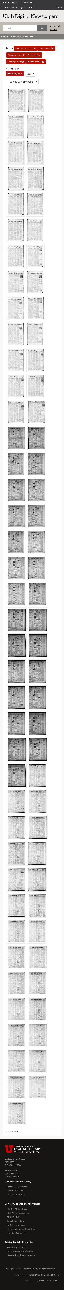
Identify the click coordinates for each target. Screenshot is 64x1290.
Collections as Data (15, 1221)
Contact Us (27, 2)
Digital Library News (16, 1225)
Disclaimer (40, 1280)
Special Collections (15, 1190)
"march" (35, 62)
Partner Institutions (15, 1247)
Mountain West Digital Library (20, 1251)
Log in (60, 7)
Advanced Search (55, 28)
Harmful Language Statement (19, 7)
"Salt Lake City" (24, 48)
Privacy (18, 1274)
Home (6, 2)
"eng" (15, 62)
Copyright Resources (16, 1194)
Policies (53, 1280)
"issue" (45, 48)
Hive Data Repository (16, 1233)
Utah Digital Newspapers (18, 1213)
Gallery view (16, 73)
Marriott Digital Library (17, 1209)
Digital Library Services (17, 1186)
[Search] (42, 28)
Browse (15, 2)
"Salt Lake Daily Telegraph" (23, 55)
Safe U (27, 1280)
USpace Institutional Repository (21, 1229)
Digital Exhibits (13, 1217)
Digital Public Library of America (21, 1255)
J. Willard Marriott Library (16, 1158)
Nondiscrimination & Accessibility (41, 1274)
